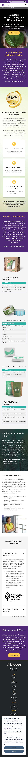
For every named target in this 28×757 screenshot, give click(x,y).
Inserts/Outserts (14, 697)
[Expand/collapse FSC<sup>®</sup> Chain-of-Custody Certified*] (23, 609)
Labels (14, 694)
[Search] (24, 2)
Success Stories (14, 682)
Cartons (14, 693)
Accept (14, 747)
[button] (25, 5)
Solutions (8, 7)
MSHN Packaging (14, 698)
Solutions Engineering (14, 704)
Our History (14, 677)
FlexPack (14, 696)
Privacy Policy (7, 728)
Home (3, 7)
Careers (14, 685)
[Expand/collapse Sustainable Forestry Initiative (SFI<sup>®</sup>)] (23, 553)
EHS (14, 705)
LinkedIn (14, 688)
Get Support (14, 655)
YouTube (14, 686)
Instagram (14, 689)
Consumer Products (14, 714)
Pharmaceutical (14, 712)
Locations (14, 678)
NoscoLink (6, 1)
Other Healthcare (14, 713)
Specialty (14, 700)
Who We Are (14, 675)
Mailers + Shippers (14, 708)
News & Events (14, 683)
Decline (14, 751)
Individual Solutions (14, 706)
